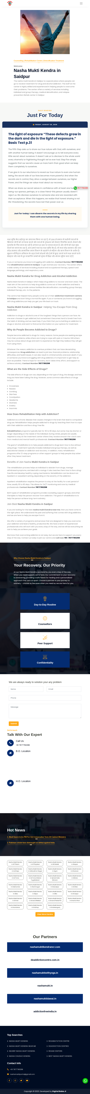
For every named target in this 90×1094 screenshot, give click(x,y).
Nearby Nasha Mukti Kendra (22, 1051)
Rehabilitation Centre (59, 1041)
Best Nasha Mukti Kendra (60, 1056)
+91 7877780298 (23, 745)
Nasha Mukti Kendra (18, 1041)
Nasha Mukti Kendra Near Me (22, 1046)
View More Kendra (45, 914)
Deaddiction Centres (59, 1046)
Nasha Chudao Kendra (19, 1056)
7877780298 (77, 262)
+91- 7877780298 (72, 538)
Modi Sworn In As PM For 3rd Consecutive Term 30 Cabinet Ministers (37, 837)
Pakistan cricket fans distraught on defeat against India (32, 843)
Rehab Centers (55, 1051)
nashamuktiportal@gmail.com (22, 1074)
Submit (14, 723)
